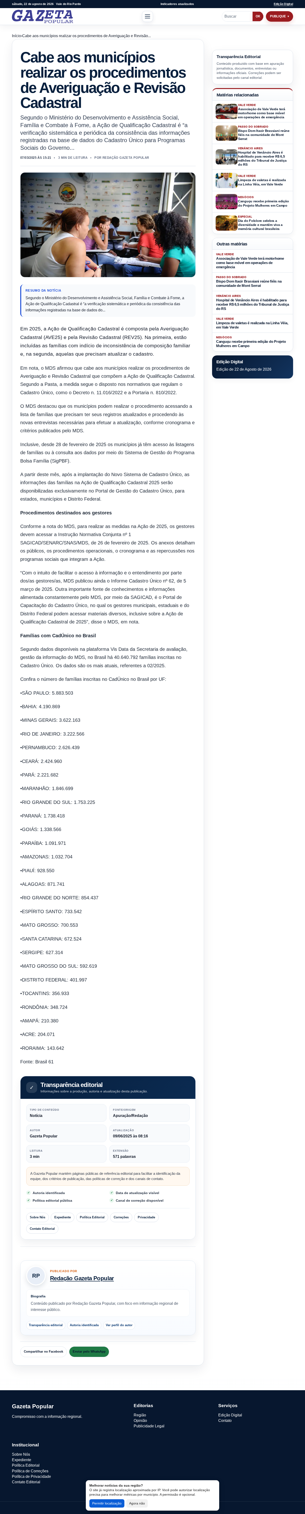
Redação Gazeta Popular (82, 1278)
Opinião (140, 1421)
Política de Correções (30, 1471)
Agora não (137, 1503)
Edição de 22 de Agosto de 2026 (243, 369)
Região (140, 1415)
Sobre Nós (37, 1217)
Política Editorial (92, 1217)
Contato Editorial (42, 1228)
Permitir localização (107, 1503)
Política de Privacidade (31, 1476)
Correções (121, 1217)
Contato (225, 1421)
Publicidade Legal (149, 1426)
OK (258, 16)
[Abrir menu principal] (147, 16)
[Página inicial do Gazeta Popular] (42, 16)
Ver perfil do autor (119, 1325)
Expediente (62, 1217)
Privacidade (146, 1217)
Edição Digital (283, 4)
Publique (278, 16)
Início (16, 36)
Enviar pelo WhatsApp (89, 1351)
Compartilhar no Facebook (43, 1351)
